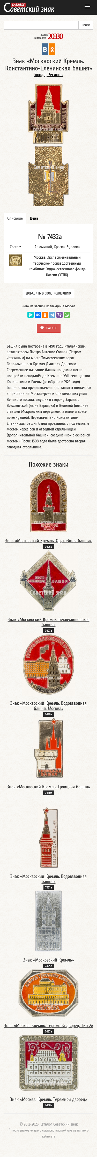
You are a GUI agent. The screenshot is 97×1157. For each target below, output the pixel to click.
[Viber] (59, 315)
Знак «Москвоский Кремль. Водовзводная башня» (48, 879)
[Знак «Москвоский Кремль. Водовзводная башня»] (48, 837)
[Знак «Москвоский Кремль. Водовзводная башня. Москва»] (48, 664)
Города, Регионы (48, 74)
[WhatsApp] (67, 315)
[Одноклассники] (45, 315)
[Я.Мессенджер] (30, 315)
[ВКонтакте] (38, 315)
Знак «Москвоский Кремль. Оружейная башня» (48, 541)
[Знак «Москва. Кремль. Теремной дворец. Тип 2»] (49, 993)
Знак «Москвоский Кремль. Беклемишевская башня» (48, 622)
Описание (15, 218)
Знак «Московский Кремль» (48, 960)
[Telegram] (52, 315)
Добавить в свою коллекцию (48, 293)
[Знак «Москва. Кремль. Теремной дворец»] (49, 1063)
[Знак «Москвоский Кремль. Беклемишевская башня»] (48, 580)
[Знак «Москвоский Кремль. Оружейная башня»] (48, 501)
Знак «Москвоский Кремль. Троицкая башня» (48, 787)
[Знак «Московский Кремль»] (48, 921)
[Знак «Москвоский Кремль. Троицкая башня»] (48, 748)
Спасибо (50, 328)
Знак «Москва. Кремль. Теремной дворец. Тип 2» (48, 1025)
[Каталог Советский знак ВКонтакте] (45, 49)
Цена (34, 218)
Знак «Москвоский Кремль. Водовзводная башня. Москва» (48, 706)
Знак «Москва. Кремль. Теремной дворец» (48, 1099)
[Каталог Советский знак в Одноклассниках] (52, 49)
